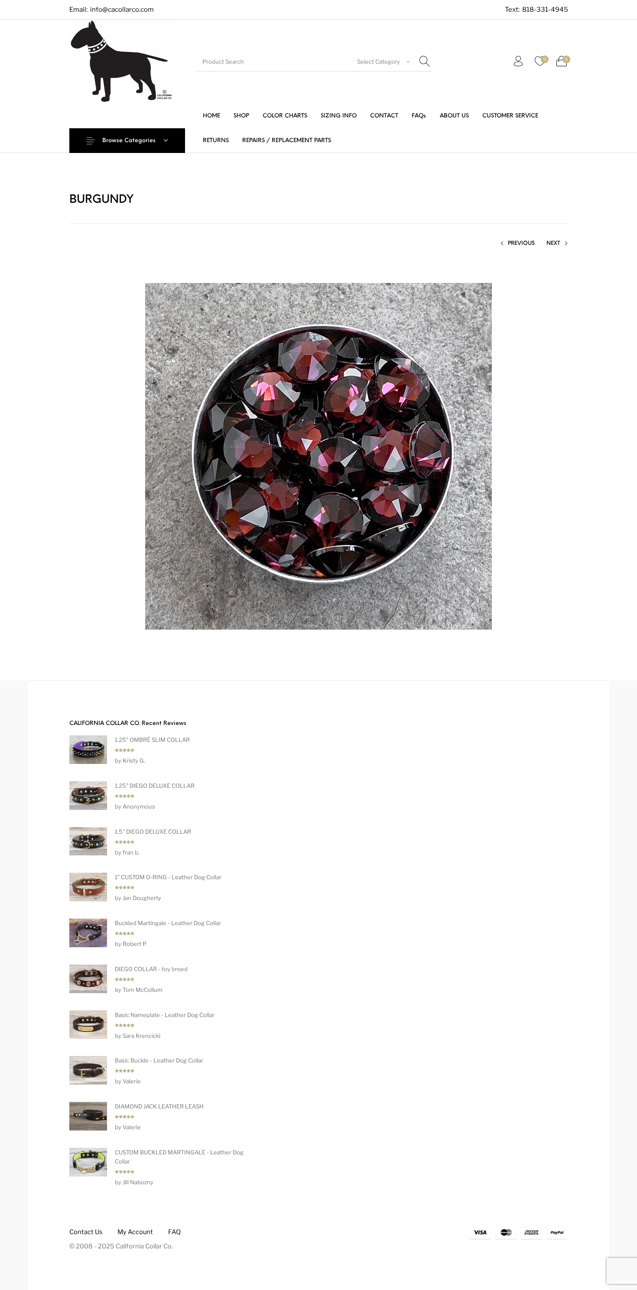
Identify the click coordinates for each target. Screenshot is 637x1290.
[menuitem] (211, 116)
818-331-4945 (545, 9)
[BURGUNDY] (318, 455)
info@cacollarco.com (122, 9)
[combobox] (383, 61)
